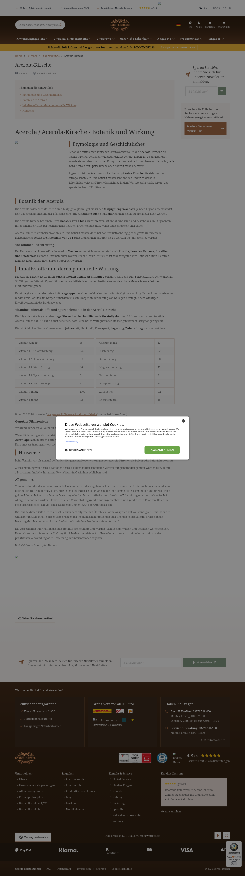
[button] (78, 450)
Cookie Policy (71, 441)
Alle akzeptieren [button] (162, 449)
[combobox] (183, 421)
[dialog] (122, 437)
